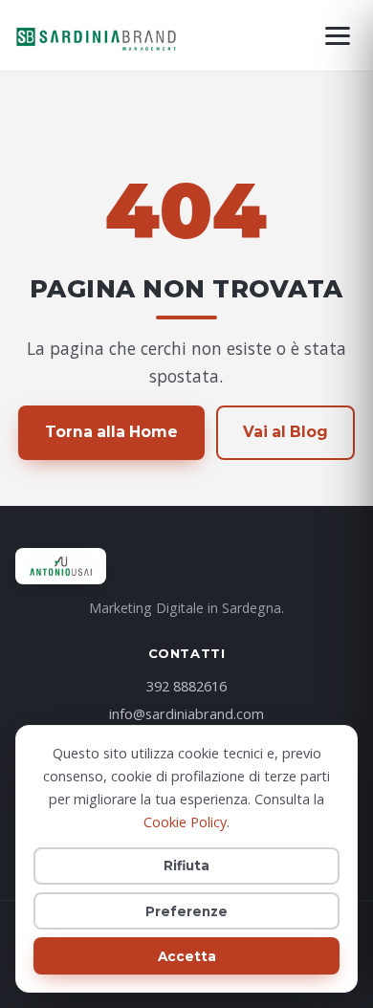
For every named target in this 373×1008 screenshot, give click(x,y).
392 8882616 (186, 685)
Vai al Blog (285, 432)
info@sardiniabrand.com (186, 713)
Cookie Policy (185, 822)
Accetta (187, 956)
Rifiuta (186, 865)
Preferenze (186, 911)
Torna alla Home (111, 432)
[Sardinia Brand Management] (97, 35)
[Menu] (338, 36)
